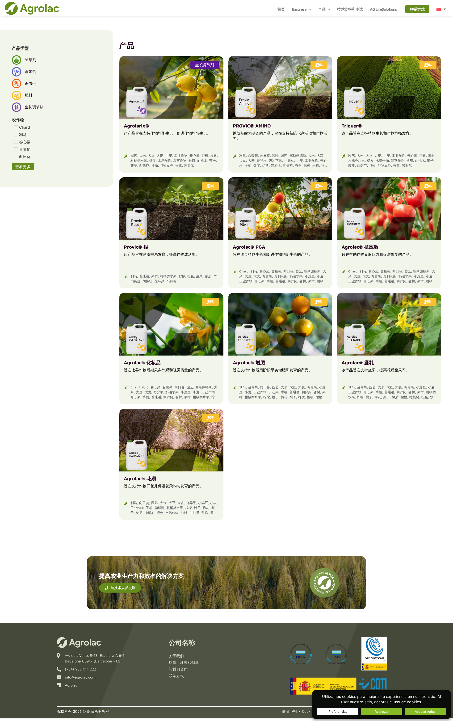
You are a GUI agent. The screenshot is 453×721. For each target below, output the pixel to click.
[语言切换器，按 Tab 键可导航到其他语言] (441, 9)
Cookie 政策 (312, 711)
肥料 (319, 65)
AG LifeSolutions (383, 9)
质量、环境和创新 (184, 662)
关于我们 (176, 656)
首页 (281, 9)
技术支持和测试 (350, 9)
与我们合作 (178, 669)
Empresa (299, 9)
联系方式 (417, 9)
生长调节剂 (204, 65)
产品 (322, 9)
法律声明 (289, 711)
